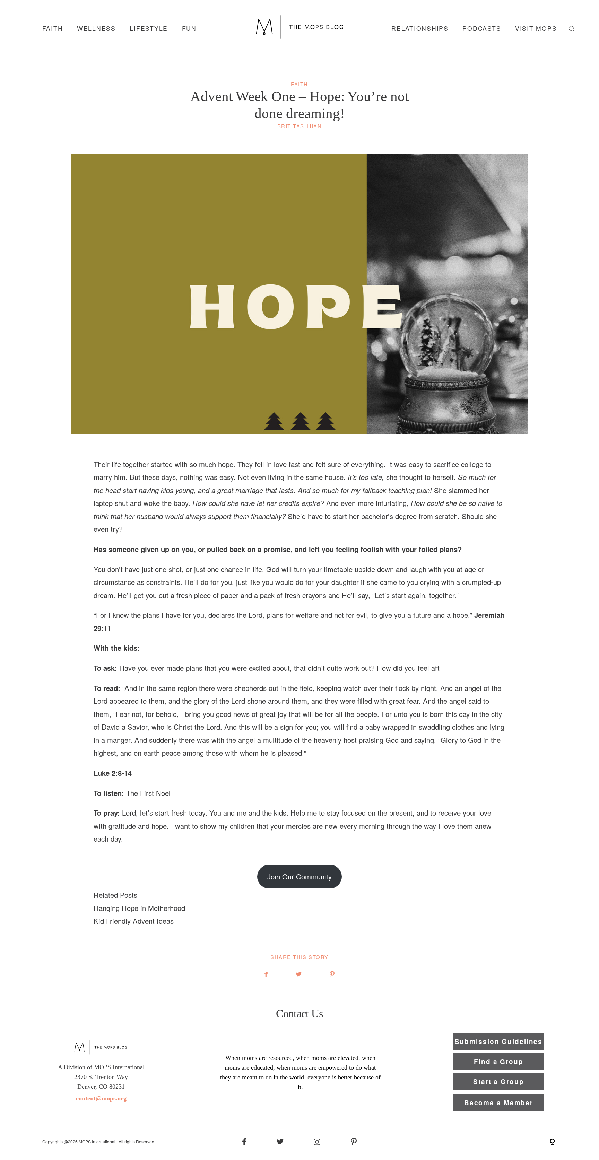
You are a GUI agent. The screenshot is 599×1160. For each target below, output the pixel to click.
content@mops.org (101, 1098)
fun (189, 28)
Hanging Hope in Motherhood (139, 908)
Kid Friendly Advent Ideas (134, 921)
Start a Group (498, 1081)
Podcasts (481, 28)
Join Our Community (299, 876)
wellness (96, 28)
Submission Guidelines (499, 1041)
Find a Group (498, 1061)
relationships (420, 28)
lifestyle (149, 28)
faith (52, 28)
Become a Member (498, 1102)
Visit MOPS (536, 28)
